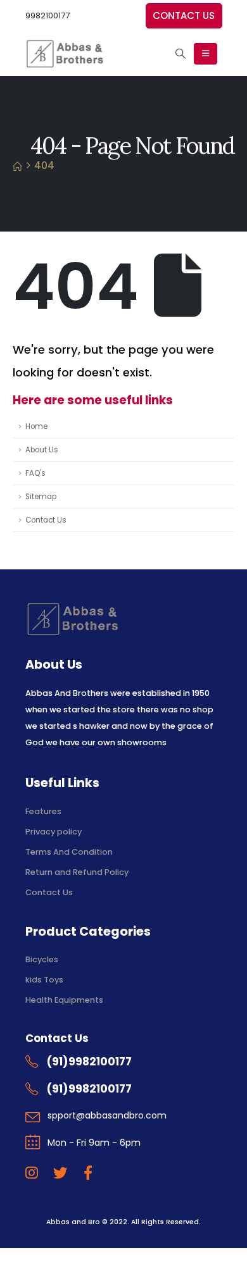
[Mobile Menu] (205, 54)
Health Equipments (64, 1000)
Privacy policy (53, 832)
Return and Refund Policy (77, 872)
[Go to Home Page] (17, 165)
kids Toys (44, 980)
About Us (41, 450)
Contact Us (45, 520)
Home (36, 426)
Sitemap (40, 497)
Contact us (184, 15)
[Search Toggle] (180, 53)
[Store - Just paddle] (64, 53)
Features (43, 811)
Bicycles (41, 959)
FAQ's (35, 473)
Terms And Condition (70, 852)
